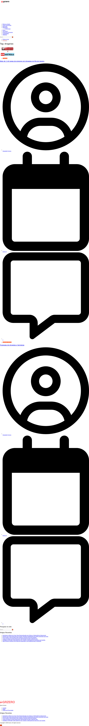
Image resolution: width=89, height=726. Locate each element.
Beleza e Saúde (6, 24)
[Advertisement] (44, 13)
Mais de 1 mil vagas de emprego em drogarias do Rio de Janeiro (22, 61)
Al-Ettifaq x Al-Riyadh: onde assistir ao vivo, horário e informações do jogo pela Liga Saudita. (24, 640)
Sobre (4, 709)
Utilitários (5, 34)
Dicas (4, 30)
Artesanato (5, 27)
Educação (5, 26)
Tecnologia (5, 31)
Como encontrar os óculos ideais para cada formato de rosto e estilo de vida (20, 638)
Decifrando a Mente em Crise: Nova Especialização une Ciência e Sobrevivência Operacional (24, 635)
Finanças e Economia (8, 32)
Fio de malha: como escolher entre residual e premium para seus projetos (19, 637)
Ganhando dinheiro (7, 342)
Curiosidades (6, 33)
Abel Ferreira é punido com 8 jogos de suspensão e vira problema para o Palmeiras (22, 641)
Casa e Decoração (7, 25)
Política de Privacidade (8, 710)
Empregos (5, 58)
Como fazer (8, 28)
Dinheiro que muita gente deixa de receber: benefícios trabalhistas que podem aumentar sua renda (25, 636)
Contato (4, 708)
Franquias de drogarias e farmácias (12, 345)
